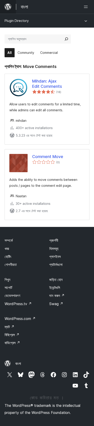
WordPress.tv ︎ (18, 303)
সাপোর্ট (8, 287)
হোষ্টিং (8, 256)
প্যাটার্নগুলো (56, 264)
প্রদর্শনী (53, 240)
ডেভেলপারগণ (12, 295)
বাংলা (18, 363)
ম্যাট (9, 327)
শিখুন (7, 279)
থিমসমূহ (53, 248)
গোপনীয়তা (11, 264)
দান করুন (57, 295)
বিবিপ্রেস (12, 334)
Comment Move (47, 156)
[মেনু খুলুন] (86, 7)
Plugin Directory (17, 21)
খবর (7, 248)
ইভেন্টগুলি (54, 287)
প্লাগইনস (55, 256)
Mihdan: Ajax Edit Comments (47, 84)
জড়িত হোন (56, 279)
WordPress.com (20, 318)
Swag (56, 303)
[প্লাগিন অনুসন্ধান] (66, 39)
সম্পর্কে (9, 240)
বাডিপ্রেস (12, 342)
